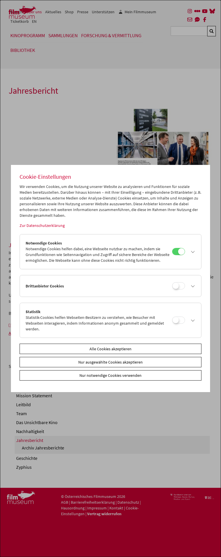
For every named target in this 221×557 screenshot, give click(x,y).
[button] (191, 252)
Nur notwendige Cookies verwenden (110, 375)
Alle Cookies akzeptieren (110, 348)
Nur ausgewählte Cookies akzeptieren (110, 362)
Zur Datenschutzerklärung (42, 225)
